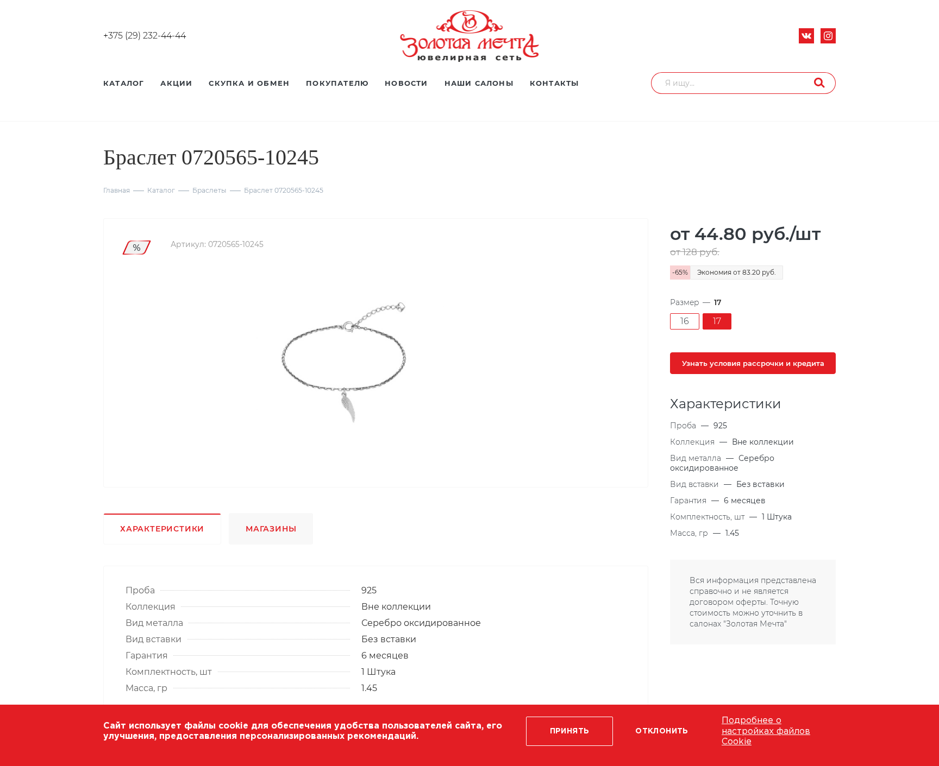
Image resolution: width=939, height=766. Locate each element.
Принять (570, 731)
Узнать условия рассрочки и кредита (753, 363)
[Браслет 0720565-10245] (349, 362)
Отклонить (661, 731)
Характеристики (162, 529)
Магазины (271, 529)
